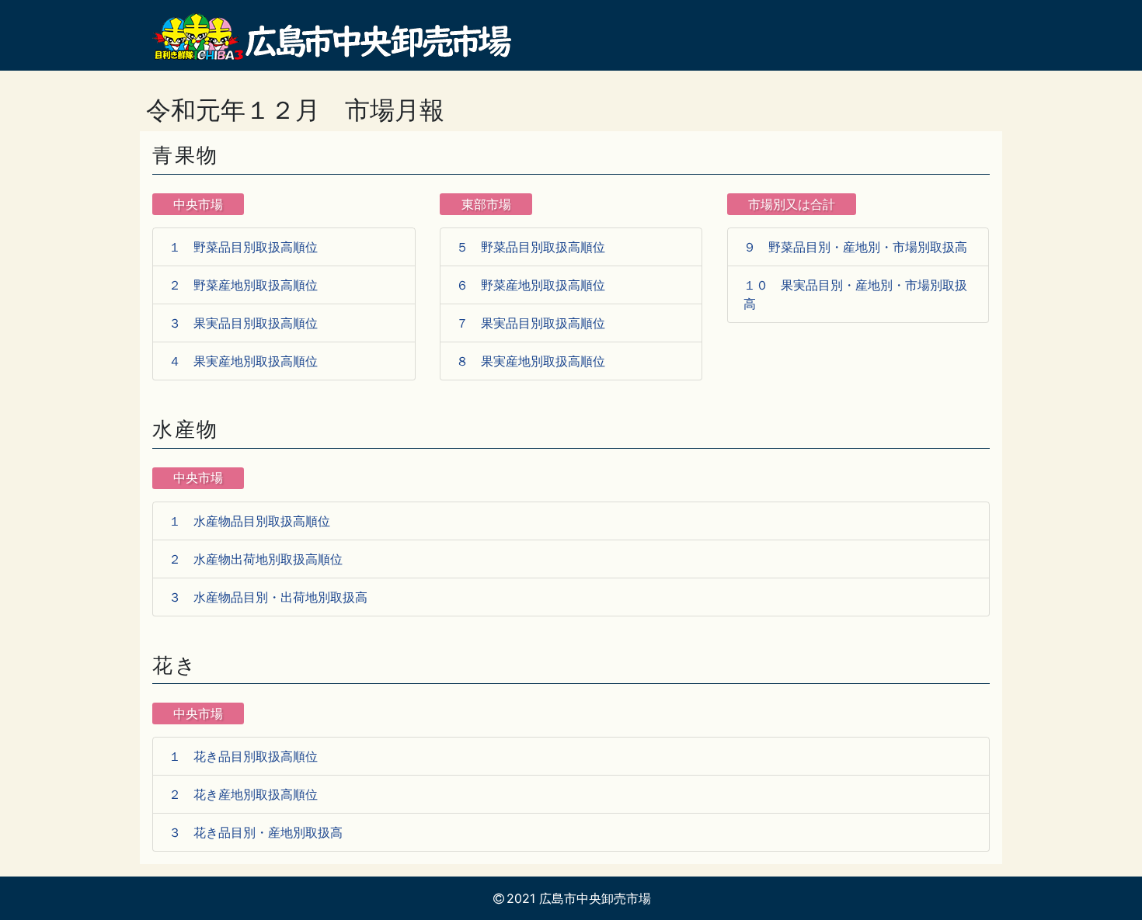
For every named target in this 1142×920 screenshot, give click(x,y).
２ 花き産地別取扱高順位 (243, 794)
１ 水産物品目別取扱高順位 (249, 521)
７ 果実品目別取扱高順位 (530, 323)
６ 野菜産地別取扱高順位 (530, 285)
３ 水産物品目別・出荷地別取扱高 (268, 597)
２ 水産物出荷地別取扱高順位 (256, 559)
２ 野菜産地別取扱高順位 (243, 285)
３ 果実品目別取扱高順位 (243, 323)
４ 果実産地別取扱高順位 (243, 361)
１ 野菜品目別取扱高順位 (243, 247)
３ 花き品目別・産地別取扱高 (256, 832)
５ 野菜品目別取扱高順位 (530, 247)
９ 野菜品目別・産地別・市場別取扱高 (855, 247)
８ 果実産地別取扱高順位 (530, 361)
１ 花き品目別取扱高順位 (243, 756)
